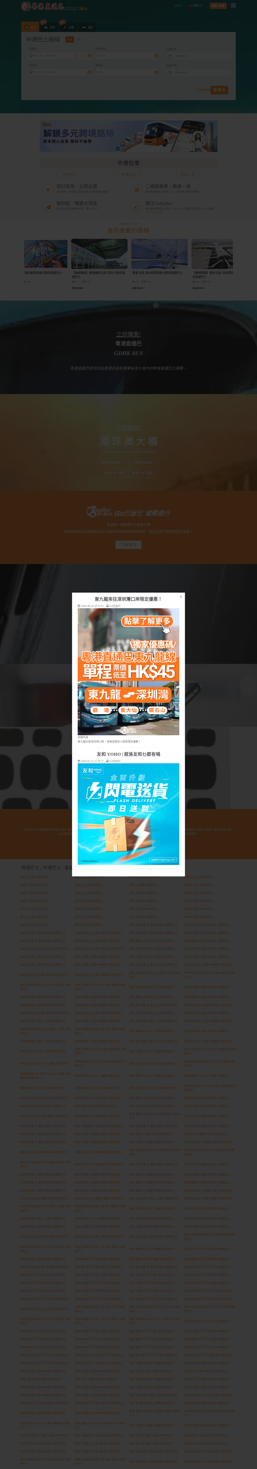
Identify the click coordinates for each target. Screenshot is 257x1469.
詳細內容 (83, 737)
